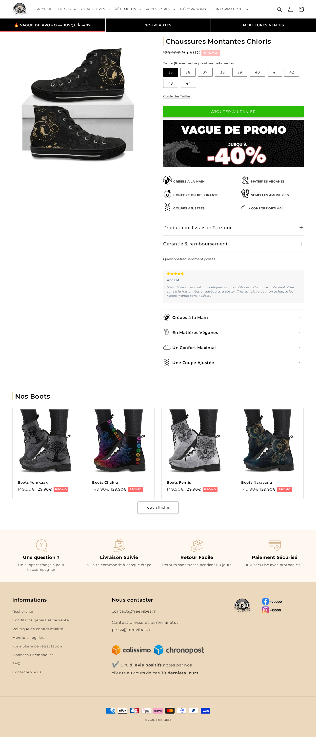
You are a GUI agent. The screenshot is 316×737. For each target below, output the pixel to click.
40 (257, 72)
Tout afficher (158, 507)
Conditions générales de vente (40, 620)
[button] (67, 9)
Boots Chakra (105, 482)
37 (205, 72)
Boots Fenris (179, 482)
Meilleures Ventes (263, 25)
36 (188, 72)
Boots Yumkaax (33, 482)
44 (188, 83)
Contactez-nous (26, 672)
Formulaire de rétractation (37, 646)
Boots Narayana (256, 482)
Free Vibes (163, 719)
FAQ (16, 663)
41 (275, 72)
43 (170, 83)
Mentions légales (28, 637)
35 (170, 72)
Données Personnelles (33, 655)
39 (239, 72)
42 (291, 72)
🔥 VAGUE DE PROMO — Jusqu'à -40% (52, 25)
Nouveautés (158, 25)
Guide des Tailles (176, 96)
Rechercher (23, 611)
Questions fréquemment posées (189, 259)
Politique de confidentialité (37, 629)
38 (222, 72)
